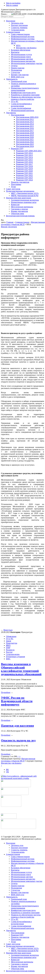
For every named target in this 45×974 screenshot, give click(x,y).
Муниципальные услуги (21, 54)
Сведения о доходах (19, 209)
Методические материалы (22, 207)
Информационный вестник (22, 36)
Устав (13, 187)
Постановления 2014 (25, 124)
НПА (18, 45)
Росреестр (10, 650)
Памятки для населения (17, 725)
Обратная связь (17, 213)
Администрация (13, 32)
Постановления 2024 (25, 146)
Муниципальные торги (21, 57)
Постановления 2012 (25, 119)
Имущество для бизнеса (26, 48)
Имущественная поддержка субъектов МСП (23, 223)
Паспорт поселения (19, 25)
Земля (8, 641)
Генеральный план (19, 81)
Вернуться (8, 630)
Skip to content (12, 5)
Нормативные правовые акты (23, 202)
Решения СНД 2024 (24, 180)
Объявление (11, 636)
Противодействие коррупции (18, 198)
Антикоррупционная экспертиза (25, 200)
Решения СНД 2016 (24, 162)
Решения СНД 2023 (24, 178)
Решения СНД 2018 (24, 166)
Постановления (17, 115)
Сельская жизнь (17, 30)
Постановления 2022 (25, 142)
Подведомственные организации (20, 191)
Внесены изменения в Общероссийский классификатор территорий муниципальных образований (21, 669)
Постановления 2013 (25, 122)
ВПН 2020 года (17, 77)
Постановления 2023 (25, 144)
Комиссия (15, 204)
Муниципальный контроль (22, 110)
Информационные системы (22, 39)
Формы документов (19, 211)
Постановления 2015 (25, 126)
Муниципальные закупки (22, 59)
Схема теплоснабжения (21, 108)
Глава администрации (20, 34)
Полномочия (16, 70)
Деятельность (12, 79)
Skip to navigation (13, 3)
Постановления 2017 (25, 131)
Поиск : (4, 14)
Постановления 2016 (25, 128)
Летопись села (17, 23)
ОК (7, 772)
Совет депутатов (13, 189)
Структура (15, 72)
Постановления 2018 (25, 133)
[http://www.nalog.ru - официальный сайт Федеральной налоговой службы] (22, 778)
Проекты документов (20, 182)
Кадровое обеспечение (20, 50)
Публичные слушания (15, 657)
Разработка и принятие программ (25, 95)
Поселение (10, 21)
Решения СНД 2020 (24, 171)
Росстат (9, 652)
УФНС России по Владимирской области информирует (16, 701)
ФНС (8, 659)
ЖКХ (8, 645)
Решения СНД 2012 (24, 153)
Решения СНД (17, 148)
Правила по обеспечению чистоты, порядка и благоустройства (26, 98)
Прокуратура (11, 643)
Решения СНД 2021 (24, 173)
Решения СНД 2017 (24, 164)
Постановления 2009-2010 (27, 117)
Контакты (15, 52)
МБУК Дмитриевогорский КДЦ (24, 196)
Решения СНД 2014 (24, 157)
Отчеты (14, 66)
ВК (7, 770)
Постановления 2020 (25, 137)
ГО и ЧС (14, 101)
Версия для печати (9, 227)
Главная (9, 222)
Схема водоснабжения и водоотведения (21, 105)
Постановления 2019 (25, 135)
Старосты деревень (19, 28)
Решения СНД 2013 (24, 155)
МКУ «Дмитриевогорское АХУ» (25, 193)
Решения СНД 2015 (24, 160)
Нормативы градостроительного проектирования (25, 89)
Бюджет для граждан (20, 75)
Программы (16, 184)
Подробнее (5, 692)
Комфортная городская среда (23, 92)
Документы (11, 113)
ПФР (8, 648)
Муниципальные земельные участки (26, 63)
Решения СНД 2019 (24, 169)
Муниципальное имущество (23, 61)
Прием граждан (17, 68)
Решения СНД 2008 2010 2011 (29, 151)
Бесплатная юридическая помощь (20, 216)
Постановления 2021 (25, 140)
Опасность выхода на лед (18, 740)
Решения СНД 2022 (24, 175)
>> (19, 756)
